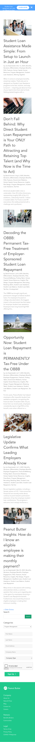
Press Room (7, 478)
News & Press (8, 701)
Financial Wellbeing (9, 278)
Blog (5, 703)
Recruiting (26, 282)
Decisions (6, 68)
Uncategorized (13, 289)
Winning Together (19, 74)
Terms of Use (7, 729)
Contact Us (7, 706)
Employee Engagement (11, 377)
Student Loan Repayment (20, 388)
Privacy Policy (8, 732)
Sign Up (11, 674)
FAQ (5, 70)
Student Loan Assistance (21, 284)
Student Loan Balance (10, 287)
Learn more (23, 7)
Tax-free (16, 186)
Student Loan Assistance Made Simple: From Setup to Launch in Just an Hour (17, 51)
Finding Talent (20, 278)
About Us (6, 698)
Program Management (17, 72)
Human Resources (18, 182)
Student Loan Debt (23, 287)
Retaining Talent (8, 284)
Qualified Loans (17, 579)
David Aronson (9, 175)
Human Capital (17, 70)
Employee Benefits (25, 68)
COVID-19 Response (10, 734)
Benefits (28, 66)
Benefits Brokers (9, 718)
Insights (27, 182)
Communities (8, 720)
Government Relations (20, 180)
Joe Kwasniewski (10, 66)
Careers (6, 709)
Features (9, 70)
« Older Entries (9, 610)
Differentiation (14, 68)
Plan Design (7, 184)
